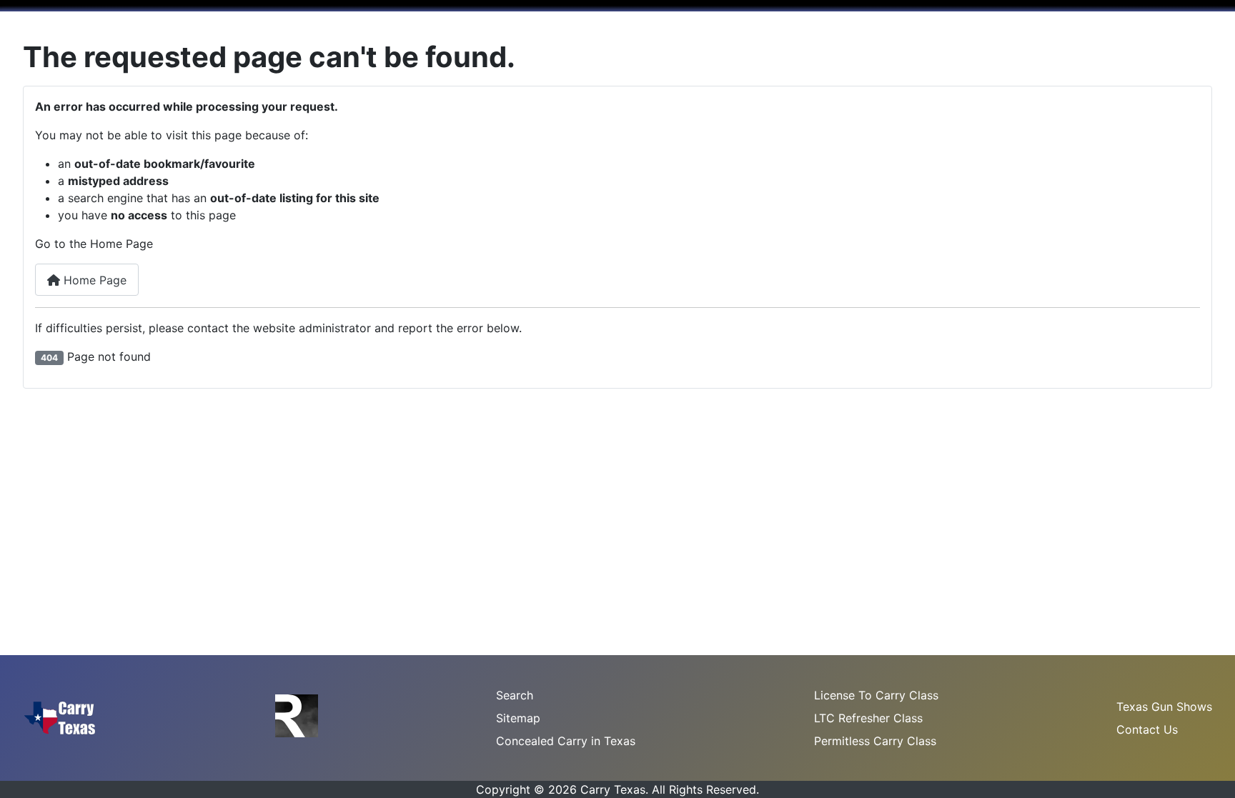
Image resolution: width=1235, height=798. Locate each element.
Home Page (93, 280)
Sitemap (518, 718)
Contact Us (1147, 729)
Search (514, 695)
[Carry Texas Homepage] (59, 716)
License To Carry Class (876, 695)
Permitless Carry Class (875, 741)
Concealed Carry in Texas (565, 741)
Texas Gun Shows (1164, 706)
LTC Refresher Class (868, 718)
